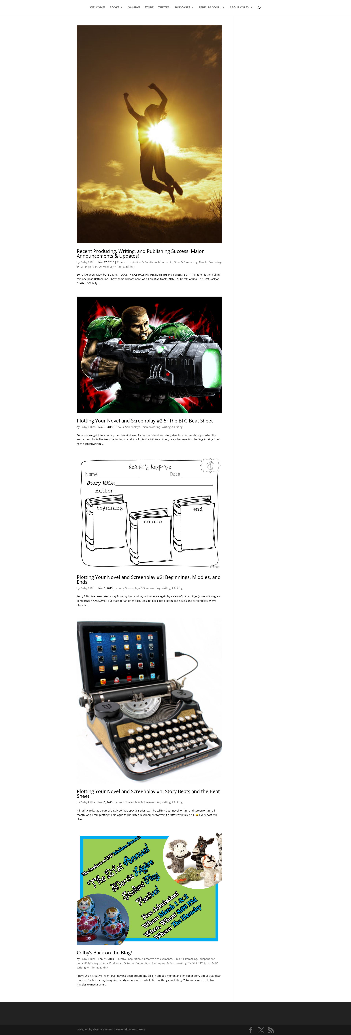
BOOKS (114, 7)
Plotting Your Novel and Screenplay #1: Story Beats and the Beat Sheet (148, 793)
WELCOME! (97, 7)
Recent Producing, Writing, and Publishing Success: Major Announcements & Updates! (140, 253)
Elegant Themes (103, 1029)
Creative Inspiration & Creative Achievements (144, 262)
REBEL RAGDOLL (210, 7)
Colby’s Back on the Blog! (104, 952)
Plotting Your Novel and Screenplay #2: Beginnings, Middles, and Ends (149, 579)
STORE (149, 7)
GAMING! (134, 7)
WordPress (138, 1029)
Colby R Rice (87, 262)
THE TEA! (164, 7)
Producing (215, 262)
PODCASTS (182, 7)
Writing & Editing (123, 266)
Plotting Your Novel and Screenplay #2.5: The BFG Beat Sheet (145, 420)
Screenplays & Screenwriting (94, 266)
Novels (203, 262)
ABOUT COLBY (239, 7)
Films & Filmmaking (186, 262)
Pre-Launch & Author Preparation (129, 963)
